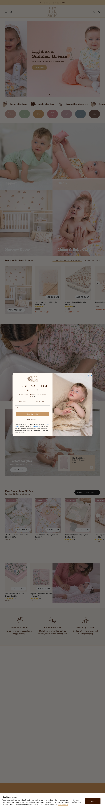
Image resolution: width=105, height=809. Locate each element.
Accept (93, 801)
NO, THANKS (32, 420)
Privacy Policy (63, 804)
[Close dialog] (89, 375)
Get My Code (32, 414)
